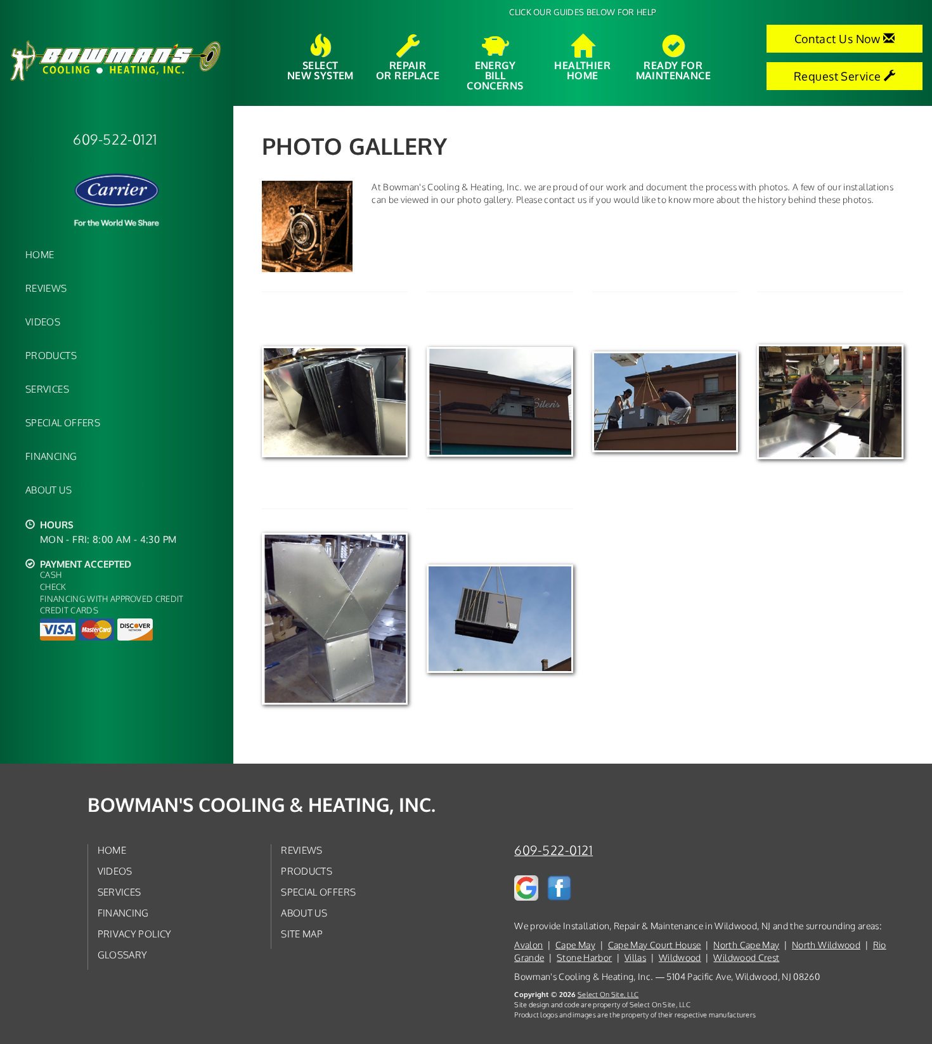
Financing (51, 456)
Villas (635, 957)
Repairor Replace (407, 70)
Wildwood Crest (746, 957)
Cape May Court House (654, 944)
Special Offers (62, 422)
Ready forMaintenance (673, 70)
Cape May (575, 944)
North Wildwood (826, 944)
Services (47, 389)
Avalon (528, 944)
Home (39, 254)
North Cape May (746, 944)
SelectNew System (320, 70)
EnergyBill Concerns (495, 75)
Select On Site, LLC (608, 994)
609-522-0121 (553, 850)
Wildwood (680, 957)
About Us (48, 489)
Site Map (302, 933)
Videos (42, 321)
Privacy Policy (135, 933)
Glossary (123, 954)
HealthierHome (582, 70)
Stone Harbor (584, 957)
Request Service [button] (839, 76)
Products (51, 355)
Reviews (46, 288)
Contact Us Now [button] (839, 39)
